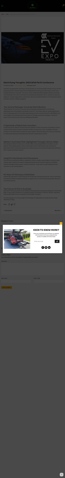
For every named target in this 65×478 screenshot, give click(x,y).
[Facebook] (42, 247)
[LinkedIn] (46, 247)
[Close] (61, 223)
